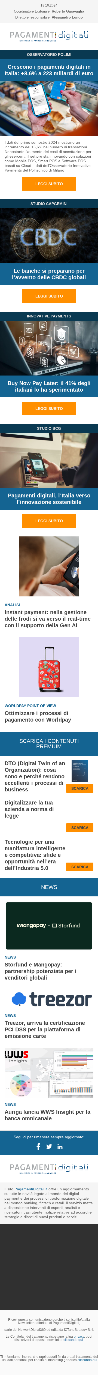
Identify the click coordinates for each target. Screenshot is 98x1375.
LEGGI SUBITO (49, 184)
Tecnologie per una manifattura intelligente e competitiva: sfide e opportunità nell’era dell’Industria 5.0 (35, 855)
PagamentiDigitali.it (30, 1189)
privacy (79, 1270)
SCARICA (79, 788)
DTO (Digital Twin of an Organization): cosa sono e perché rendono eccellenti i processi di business (35, 776)
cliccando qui (87, 1293)
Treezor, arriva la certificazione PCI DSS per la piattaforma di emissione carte (45, 1029)
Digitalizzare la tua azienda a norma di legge (29, 809)
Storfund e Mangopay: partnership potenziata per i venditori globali (40, 971)
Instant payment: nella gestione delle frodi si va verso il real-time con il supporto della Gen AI (48, 618)
